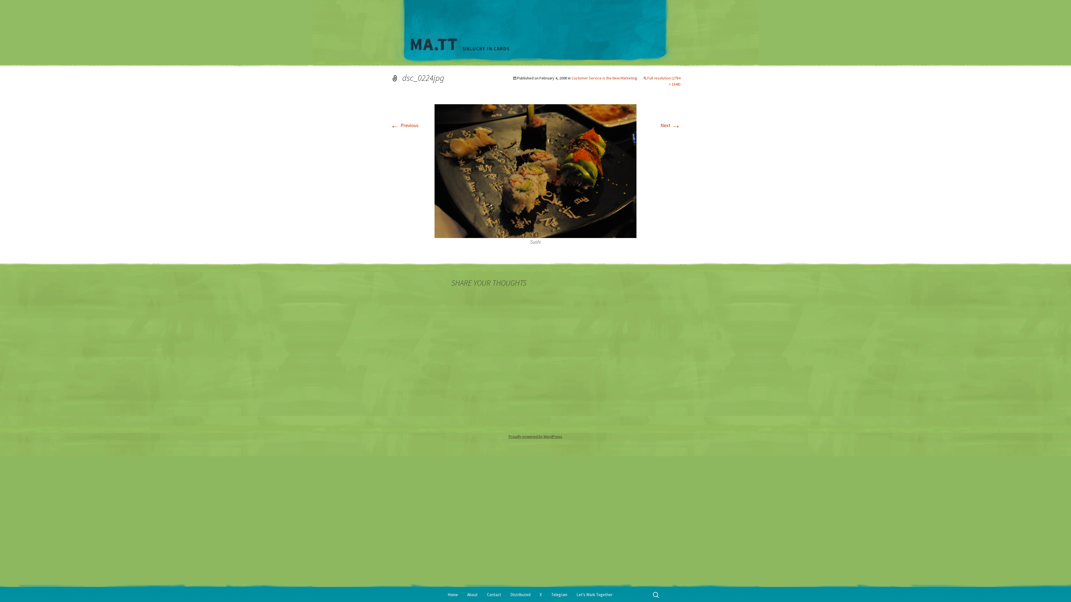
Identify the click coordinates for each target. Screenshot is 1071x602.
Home (453, 594)
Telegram (559, 594)
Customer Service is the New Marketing (604, 78)
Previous (404, 125)
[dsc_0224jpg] (535, 170)
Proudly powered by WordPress (535, 436)
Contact (494, 594)
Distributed (520, 594)
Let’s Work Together (594, 594)
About (472, 594)
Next (670, 125)
